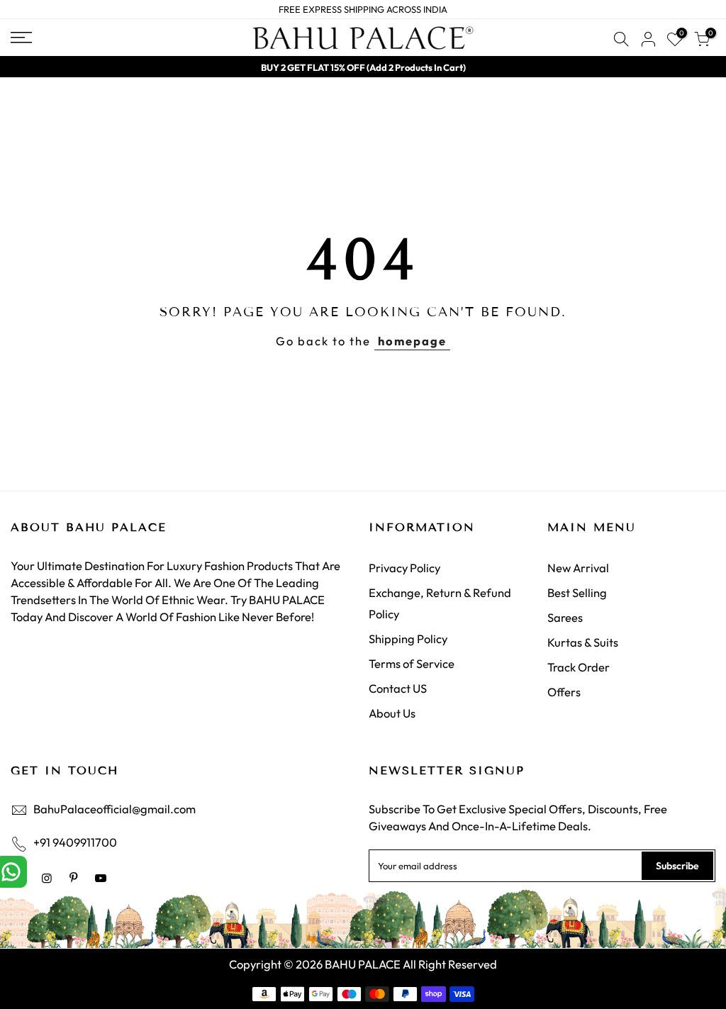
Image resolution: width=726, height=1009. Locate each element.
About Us (392, 713)
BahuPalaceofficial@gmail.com (114, 808)
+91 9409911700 (75, 842)
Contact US (398, 688)
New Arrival (578, 567)
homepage (412, 340)
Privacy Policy (404, 567)
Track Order (578, 666)
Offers (564, 691)
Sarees (565, 617)
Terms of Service (411, 663)
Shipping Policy (408, 638)
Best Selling (577, 592)
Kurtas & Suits (582, 642)
